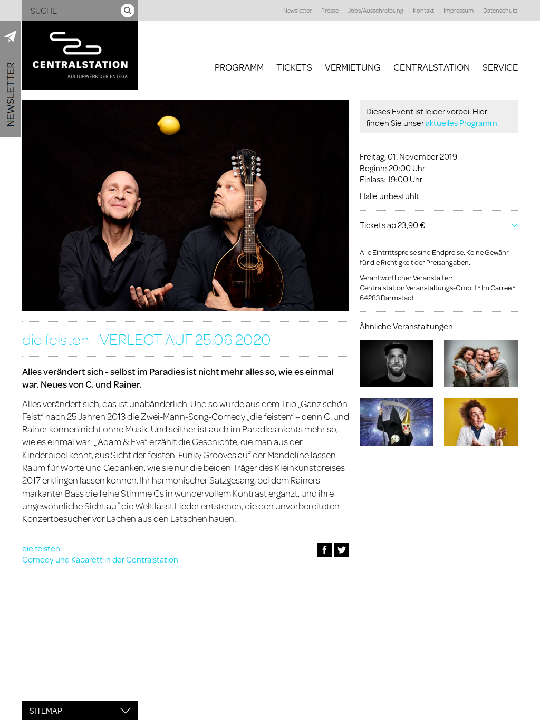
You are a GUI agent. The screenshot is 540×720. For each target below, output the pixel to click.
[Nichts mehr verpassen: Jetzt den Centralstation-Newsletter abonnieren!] (10, 79)
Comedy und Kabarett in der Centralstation (100, 559)
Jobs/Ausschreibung (375, 10)
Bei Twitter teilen (341, 550)
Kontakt (423, 10)
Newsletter (297, 10)
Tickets (294, 67)
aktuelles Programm (461, 122)
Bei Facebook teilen (324, 550)
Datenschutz (500, 10)
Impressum (458, 10)
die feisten (41, 548)
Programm (239, 67)
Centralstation (431, 67)
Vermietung (353, 67)
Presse (330, 10)
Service (500, 67)
